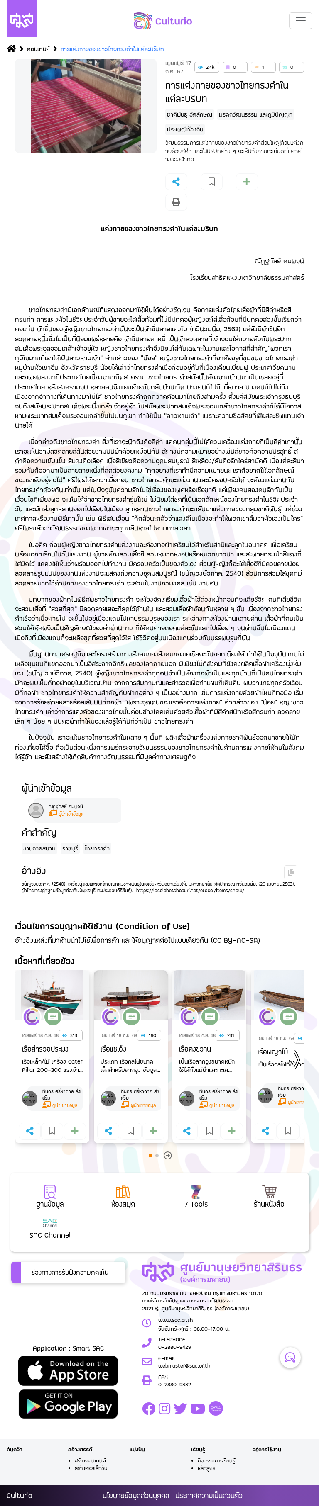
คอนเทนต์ (38, 49)
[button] (294, 1059)
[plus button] (176, 202)
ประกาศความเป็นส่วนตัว (209, 1495)
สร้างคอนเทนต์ (90, 1460)
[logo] (163, 20)
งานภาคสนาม (39, 848)
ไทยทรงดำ (97, 848)
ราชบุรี (70, 848)
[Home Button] (11, 49)
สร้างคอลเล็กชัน (91, 1468)
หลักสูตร (206, 1468)
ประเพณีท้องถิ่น (185, 129)
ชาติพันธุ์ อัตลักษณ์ (189, 114)
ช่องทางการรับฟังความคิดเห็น (70, 1272)
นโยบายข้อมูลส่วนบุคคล (136, 1495)
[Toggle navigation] (300, 20)
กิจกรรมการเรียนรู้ (216, 1460)
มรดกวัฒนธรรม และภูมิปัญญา (255, 114)
